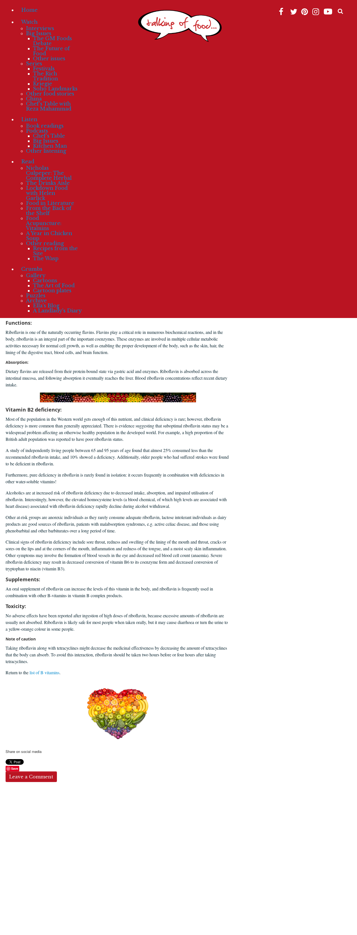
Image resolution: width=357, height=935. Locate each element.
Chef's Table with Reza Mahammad (48, 106)
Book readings (45, 126)
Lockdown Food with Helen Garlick (47, 193)
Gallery (35, 275)
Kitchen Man (50, 146)
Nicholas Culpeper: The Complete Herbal (49, 173)
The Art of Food (54, 286)
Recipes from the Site (55, 251)
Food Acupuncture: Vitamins (43, 223)
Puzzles (35, 296)
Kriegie (42, 84)
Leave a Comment (31, 776)
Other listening (46, 151)
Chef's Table (49, 136)
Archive (36, 301)
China (34, 99)
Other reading (45, 243)
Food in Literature (50, 203)
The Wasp (46, 258)
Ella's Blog (46, 306)
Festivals (44, 69)
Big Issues (38, 33)
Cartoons (45, 281)
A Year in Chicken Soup (49, 235)
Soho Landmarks (55, 89)
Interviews (40, 28)
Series (34, 64)
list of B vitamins (44, 672)
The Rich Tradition (45, 76)
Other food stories (50, 94)
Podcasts (37, 131)
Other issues (49, 59)
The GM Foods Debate (52, 41)
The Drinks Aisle (48, 183)
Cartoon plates (52, 291)
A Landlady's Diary (57, 311)
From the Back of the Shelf (48, 210)
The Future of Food (51, 51)
